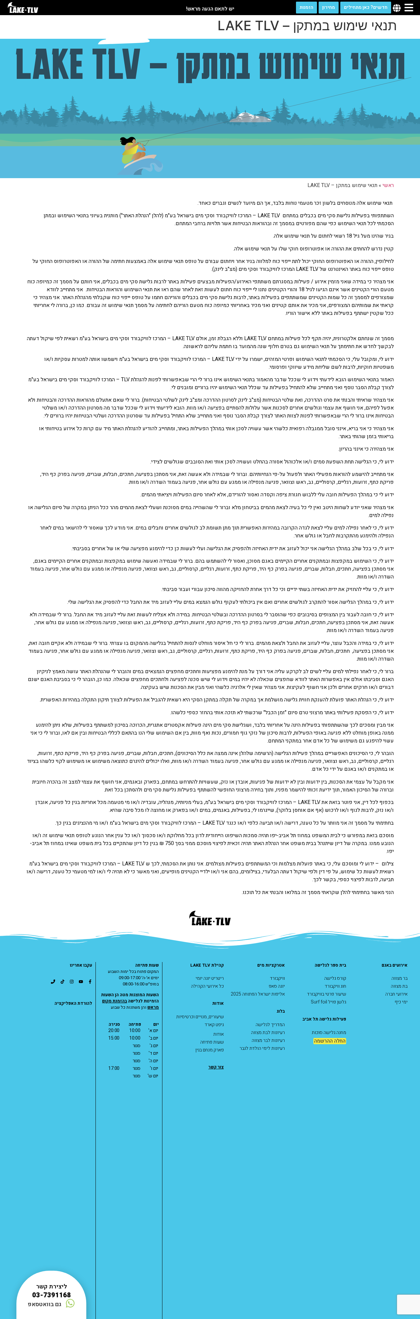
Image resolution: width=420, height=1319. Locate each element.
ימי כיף (401, 1002)
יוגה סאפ (277, 986)
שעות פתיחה (212, 1042)
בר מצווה (399, 978)
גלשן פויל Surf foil (328, 1002)
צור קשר (216, 1067)
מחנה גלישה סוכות (329, 1032)
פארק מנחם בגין (209, 1050)
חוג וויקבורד (335, 986)
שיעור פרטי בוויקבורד (326, 994)
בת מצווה (399, 986)
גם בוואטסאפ (44, 1304)
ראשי (388, 185)
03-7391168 (51, 1295)
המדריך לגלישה (270, 1024)
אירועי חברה (396, 994)
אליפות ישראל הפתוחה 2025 (258, 994)
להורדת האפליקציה (73, 1003)
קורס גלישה (335, 978)
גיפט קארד (214, 1024)
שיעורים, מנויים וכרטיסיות (200, 1016)
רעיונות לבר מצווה (268, 1040)
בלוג (281, 1011)
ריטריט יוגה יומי (210, 978)
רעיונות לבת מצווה (268, 1032)
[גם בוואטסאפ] (70, 1303)
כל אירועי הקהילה (207, 986)
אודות (218, 1034)
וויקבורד (277, 978)
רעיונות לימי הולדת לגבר (262, 1048)
